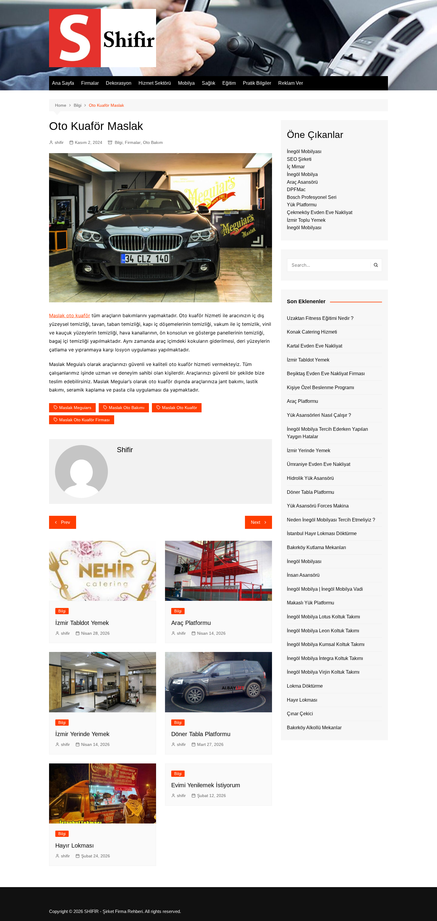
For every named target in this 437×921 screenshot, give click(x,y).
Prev (65, 522)
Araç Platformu (191, 623)
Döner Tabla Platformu (200, 734)
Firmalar (90, 83)
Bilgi (118, 142)
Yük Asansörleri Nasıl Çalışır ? (319, 415)
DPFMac (296, 189)
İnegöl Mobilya (302, 174)
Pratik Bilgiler (257, 83)
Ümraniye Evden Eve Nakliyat (318, 464)
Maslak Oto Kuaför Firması (84, 419)
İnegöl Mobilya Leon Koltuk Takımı (323, 630)
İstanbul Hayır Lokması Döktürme (322, 533)
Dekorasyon (118, 83)
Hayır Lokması (74, 845)
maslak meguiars (75, 407)
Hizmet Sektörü (155, 83)
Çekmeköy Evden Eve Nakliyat (319, 212)
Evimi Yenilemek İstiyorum (205, 785)
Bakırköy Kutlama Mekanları (316, 547)
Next (255, 522)
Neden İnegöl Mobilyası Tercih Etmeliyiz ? (331, 519)
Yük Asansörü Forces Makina (318, 505)
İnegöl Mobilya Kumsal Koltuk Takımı (325, 644)
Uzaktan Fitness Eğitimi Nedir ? (320, 318)
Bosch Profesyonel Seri (312, 197)
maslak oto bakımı (126, 407)
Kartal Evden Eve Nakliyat (314, 345)
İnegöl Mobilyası (304, 151)
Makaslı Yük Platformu (310, 602)
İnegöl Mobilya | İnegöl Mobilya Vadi (325, 589)
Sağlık (208, 83)
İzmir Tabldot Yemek (82, 623)
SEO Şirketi (299, 159)
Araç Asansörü (302, 182)
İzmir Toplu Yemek (306, 220)
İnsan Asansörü (303, 575)
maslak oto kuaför (179, 407)
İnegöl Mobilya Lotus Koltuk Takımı (323, 616)
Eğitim (229, 83)
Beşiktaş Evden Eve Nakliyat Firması (326, 373)
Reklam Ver (290, 83)
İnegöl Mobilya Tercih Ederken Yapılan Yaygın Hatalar (327, 433)
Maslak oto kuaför (69, 315)
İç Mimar (296, 166)
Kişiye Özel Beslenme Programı (320, 387)
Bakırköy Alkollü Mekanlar (314, 727)
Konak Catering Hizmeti (312, 331)
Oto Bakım (153, 142)
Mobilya (186, 83)
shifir (59, 142)
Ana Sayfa (63, 83)
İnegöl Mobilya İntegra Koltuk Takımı (325, 658)
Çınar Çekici (300, 713)
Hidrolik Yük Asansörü (310, 478)
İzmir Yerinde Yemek (82, 734)
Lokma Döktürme (305, 686)
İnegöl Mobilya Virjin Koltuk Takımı (323, 672)
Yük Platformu (302, 204)
